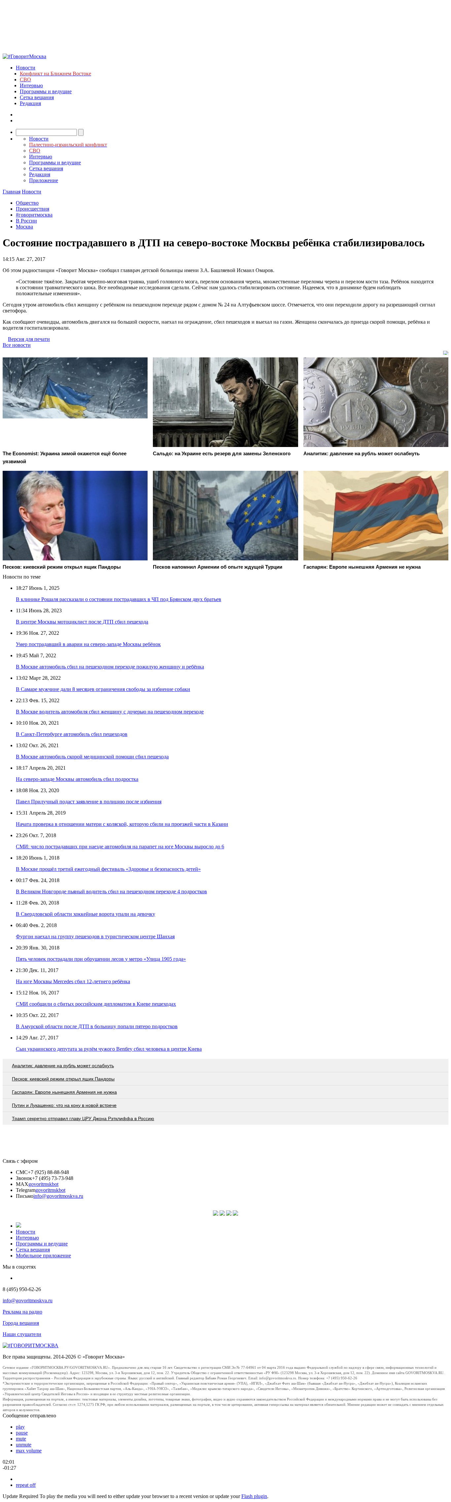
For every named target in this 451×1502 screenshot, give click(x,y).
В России (26, 220)
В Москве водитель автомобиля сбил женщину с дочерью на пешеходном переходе (110, 711)
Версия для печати (29, 339)
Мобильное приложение (43, 1255)
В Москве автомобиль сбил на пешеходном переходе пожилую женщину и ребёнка (110, 667)
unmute (23, 1444)
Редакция (30, 103)
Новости (25, 67)
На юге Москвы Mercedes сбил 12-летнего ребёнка (73, 981)
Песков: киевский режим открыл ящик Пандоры (63, 1078)
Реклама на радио (22, 1312)
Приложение (43, 180)
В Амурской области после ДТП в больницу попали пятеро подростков (97, 1026)
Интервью (31, 85)
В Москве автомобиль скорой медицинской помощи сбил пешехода (92, 756)
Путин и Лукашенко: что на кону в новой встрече (64, 1105)
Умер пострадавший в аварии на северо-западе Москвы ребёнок (88, 644)
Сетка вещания (37, 97)
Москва (24, 226)
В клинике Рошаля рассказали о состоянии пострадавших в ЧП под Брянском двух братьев (118, 599)
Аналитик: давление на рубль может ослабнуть (63, 1065)
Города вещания (21, 1323)
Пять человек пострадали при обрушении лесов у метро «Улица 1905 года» (101, 959)
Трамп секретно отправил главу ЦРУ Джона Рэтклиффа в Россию (83, 1118)
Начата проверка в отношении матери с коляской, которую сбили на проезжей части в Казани (122, 824)
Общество (27, 203)
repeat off (26, 1485)
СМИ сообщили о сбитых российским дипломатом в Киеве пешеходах (96, 1004)
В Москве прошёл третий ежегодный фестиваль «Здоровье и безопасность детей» (108, 869)
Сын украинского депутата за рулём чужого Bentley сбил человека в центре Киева (109, 1049)
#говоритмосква (34, 215)
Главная (11, 191)
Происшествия (32, 209)
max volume (29, 1450)
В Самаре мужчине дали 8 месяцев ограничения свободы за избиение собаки (103, 689)
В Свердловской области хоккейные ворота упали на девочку (85, 914)
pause (22, 1433)
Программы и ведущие (46, 91)
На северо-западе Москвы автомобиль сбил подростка (77, 779)
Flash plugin (254, 1496)
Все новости (17, 345)
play (20, 1427)
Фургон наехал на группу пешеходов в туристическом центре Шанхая (95, 936)
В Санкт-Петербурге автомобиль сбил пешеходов (71, 734)
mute (21, 1438)
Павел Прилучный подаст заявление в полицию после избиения (88, 801)
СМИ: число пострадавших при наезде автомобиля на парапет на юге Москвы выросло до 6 (120, 846)
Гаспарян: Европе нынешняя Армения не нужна (64, 1092)
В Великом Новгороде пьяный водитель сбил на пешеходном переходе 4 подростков (111, 891)
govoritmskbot (43, 1184)
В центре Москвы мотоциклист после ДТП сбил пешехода (82, 622)
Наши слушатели (22, 1334)
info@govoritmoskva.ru (58, 1196)
